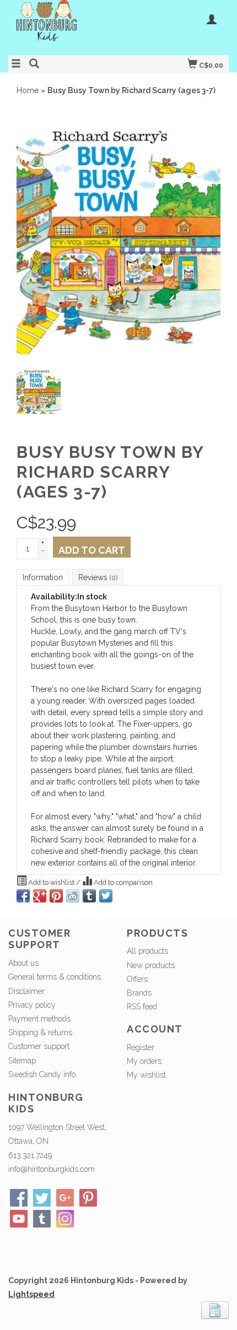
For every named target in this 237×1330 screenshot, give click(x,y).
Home (28, 90)
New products (151, 965)
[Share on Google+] (39, 895)
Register (140, 1047)
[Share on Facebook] (23, 895)
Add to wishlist (51, 882)
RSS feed (142, 1006)
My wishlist (146, 1075)
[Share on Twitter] (105, 895)
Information (43, 577)
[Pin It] (56, 895)
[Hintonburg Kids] (63, 26)
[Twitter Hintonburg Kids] (42, 1198)
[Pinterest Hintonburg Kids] (88, 1198)
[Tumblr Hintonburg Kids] (42, 1219)
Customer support (38, 1046)
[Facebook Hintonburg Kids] (19, 1198)
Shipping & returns (40, 1032)
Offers (137, 979)
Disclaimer (26, 991)
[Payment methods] (215, 1309)
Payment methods (39, 1018)
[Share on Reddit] (72, 895)
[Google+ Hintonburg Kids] (65, 1198)
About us (23, 963)
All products (147, 951)
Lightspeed (31, 1294)
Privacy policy (32, 1005)
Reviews (97, 577)
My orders (144, 1061)
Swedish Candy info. (42, 1074)
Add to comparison (122, 882)
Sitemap (22, 1060)
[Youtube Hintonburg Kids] (19, 1219)
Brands (139, 992)
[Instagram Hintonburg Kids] (65, 1219)
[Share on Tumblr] (89, 895)
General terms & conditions (54, 976)
